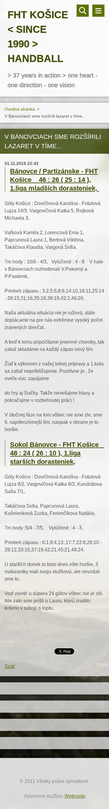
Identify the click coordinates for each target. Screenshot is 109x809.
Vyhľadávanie (83, 11)
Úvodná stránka (20, 109)
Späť (10, 666)
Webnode (74, 796)
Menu (98, 11)
